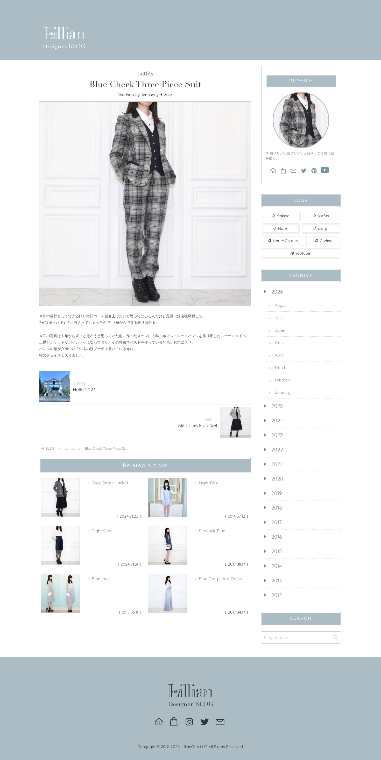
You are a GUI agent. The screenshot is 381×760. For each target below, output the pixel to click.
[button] (335, 637)
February (280, 380)
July (276, 317)
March (277, 367)
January (280, 392)
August (278, 305)
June (276, 330)
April (276, 355)
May (276, 342)
